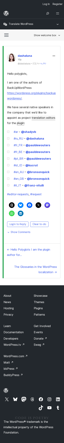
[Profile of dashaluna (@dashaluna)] (11, 58)
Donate (40, 338)
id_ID (18, 165)
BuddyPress (13, 375)
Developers (11, 338)
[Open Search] (48, 13)
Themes (39, 302)
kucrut (31, 165)
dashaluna (25, 55)
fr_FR (18, 145)
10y (20, 59)
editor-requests (18, 194)
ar (16, 132)
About (7, 295)
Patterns (39, 314)
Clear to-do (39, 224)
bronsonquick (38, 172)
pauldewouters (38, 145)
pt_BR (18, 158)
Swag (39, 344)
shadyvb (28, 132)
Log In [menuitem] (46, 3)
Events (38, 332)
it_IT (17, 185)
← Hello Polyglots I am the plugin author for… (28, 252)
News (7, 302)
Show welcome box (45, 35)
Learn (7, 326)
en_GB (19, 178)
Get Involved (42, 326)
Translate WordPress (21, 23)
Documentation (14, 332)
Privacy (8, 314)
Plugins (38, 308)
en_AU (19, 172)
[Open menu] (58, 13)
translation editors (43, 117)
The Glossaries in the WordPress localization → (35, 269)
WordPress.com (16, 356)
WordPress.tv (14, 344)
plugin (20, 123)
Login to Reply (17, 224)
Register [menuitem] (58, 3)
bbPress (11, 368)
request (36, 194)
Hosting (9, 308)
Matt (9, 362)
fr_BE (18, 152)
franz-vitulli (34, 185)
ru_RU (43, 63)
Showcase (40, 295)
